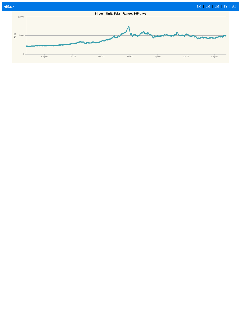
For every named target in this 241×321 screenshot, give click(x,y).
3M (208, 6)
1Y (226, 6)
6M (217, 6)
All (234, 6)
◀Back (8, 6)
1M (199, 6)
